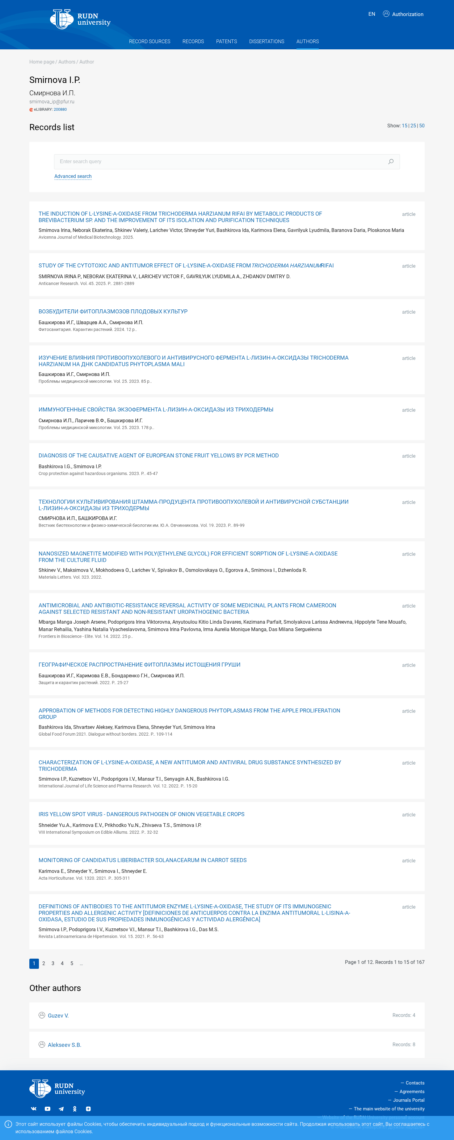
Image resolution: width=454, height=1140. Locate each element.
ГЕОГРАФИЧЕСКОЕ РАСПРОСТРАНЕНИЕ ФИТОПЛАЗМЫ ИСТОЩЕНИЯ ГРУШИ (140, 665)
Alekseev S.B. (65, 1045)
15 (404, 126)
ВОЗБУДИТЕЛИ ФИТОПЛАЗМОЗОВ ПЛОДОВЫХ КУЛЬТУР (113, 311)
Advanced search (73, 176)
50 (422, 126)
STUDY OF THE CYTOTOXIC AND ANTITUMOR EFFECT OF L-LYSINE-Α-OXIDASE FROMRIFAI (186, 265)
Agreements (412, 1091)
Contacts (415, 1083)
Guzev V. (58, 1016)
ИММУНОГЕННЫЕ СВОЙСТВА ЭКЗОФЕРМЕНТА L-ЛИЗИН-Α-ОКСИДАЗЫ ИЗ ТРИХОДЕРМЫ (156, 410)
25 (413, 126)
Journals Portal (409, 1100)
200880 (60, 109)
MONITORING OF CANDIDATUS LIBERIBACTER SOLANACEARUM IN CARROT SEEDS (143, 860)
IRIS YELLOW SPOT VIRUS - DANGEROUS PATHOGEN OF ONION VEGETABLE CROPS (142, 814)
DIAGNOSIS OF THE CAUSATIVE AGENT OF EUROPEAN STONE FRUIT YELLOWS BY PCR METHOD (159, 455)
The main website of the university (389, 1109)
